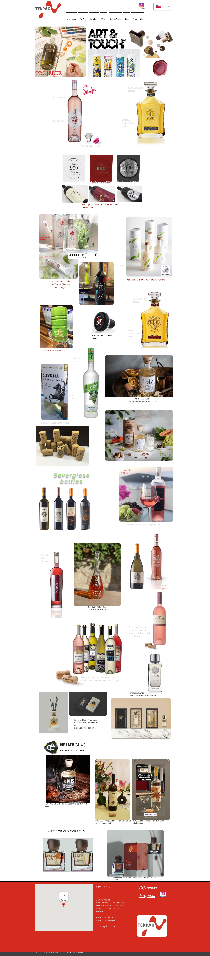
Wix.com (79, 953)
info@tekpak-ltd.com (105, 926)
